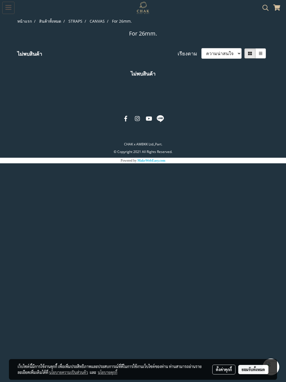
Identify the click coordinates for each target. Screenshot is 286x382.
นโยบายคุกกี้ (107, 372)
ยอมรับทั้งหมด (253, 369)
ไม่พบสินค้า (29, 53)
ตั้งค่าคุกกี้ (224, 369)
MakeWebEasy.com (151, 160)
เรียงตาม (189, 53)
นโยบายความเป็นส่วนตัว (68, 372)
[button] (263, 8)
